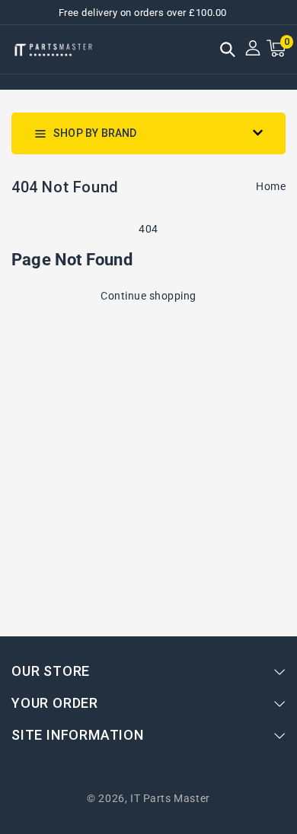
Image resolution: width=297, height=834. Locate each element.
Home (271, 186)
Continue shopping (148, 296)
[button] (227, 51)
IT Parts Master (170, 798)
